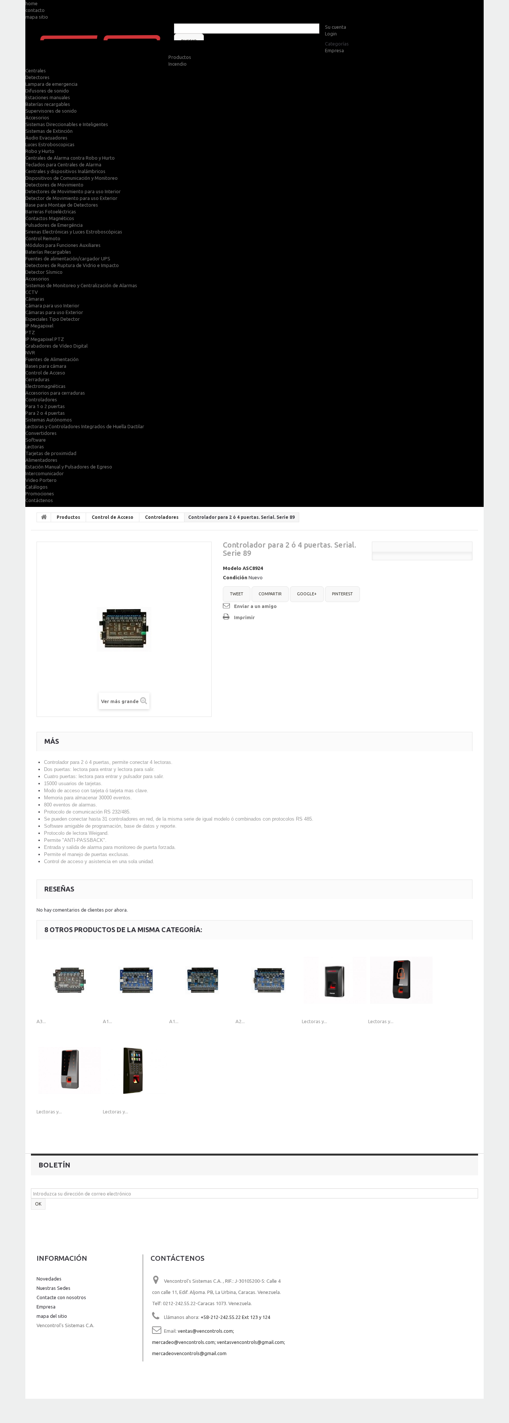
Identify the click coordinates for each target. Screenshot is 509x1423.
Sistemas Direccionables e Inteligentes (66, 124)
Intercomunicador (44, 473)
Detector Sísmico (44, 272)
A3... (41, 1021)
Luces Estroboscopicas (50, 144)
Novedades (49, 1278)
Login (331, 33)
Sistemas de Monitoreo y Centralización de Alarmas (81, 285)
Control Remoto (42, 238)
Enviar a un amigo (255, 606)
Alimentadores (41, 460)
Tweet (236, 594)
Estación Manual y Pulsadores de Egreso (68, 466)
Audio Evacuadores (46, 137)
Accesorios (37, 117)
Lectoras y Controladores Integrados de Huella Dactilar (84, 426)
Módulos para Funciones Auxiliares (63, 245)
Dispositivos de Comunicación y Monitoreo (71, 178)
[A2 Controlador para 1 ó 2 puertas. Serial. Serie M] (268, 980)
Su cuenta (335, 26)
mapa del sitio (52, 1316)
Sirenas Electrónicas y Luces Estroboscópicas (73, 231)
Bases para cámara (45, 366)
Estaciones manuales (47, 97)
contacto (35, 10)
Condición (235, 577)
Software (35, 439)
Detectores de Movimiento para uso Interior (73, 191)
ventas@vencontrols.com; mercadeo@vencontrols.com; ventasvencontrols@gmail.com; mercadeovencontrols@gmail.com (218, 1342)
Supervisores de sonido (51, 110)
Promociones (39, 493)
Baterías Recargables (48, 251)
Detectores (37, 77)
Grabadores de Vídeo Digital (56, 345)
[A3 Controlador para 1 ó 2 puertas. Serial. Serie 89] (70, 980)
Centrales (35, 70)
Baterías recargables (47, 104)
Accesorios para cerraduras (55, 392)
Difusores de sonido (47, 90)
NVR (30, 352)
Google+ (307, 594)
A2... (240, 1021)
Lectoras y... (314, 1021)
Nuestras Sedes (53, 1288)
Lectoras (34, 446)
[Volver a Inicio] (44, 517)
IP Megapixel (39, 325)
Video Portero (41, 480)
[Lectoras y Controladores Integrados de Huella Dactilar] (335, 980)
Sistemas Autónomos (48, 419)
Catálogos (36, 486)
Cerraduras (37, 379)
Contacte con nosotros (61, 1297)
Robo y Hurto (39, 151)
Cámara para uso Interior (52, 305)
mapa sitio (36, 16)
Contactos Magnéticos (49, 218)
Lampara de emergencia (51, 84)
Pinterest (342, 594)
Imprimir (244, 617)
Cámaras (34, 298)
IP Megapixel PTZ (44, 339)
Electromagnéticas (45, 386)
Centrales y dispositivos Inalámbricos (65, 171)
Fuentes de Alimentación (52, 359)
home (31, 3)
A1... (107, 1021)
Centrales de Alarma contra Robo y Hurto (70, 157)
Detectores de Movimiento (54, 184)
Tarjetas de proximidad (50, 453)
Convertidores (41, 433)
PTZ (30, 332)
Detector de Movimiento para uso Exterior (71, 198)
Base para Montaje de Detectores (61, 204)
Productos (179, 57)
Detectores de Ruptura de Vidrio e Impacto (72, 265)
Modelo (232, 568)
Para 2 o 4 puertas (45, 413)
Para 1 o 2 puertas (45, 406)
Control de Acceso (45, 372)
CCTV (31, 292)
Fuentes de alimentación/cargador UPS (67, 258)
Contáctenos (39, 500)
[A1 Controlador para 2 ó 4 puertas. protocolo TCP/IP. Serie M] (202, 980)
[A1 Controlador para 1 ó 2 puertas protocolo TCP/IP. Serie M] (136, 980)
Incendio (177, 63)
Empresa (334, 50)
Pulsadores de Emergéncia (54, 225)
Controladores (41, 399)
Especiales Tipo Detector (52, 319)
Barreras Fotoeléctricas (50, 211)
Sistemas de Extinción (49, 131)
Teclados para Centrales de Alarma (63, 164)
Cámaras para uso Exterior (54, 312)
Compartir (270, 594)
